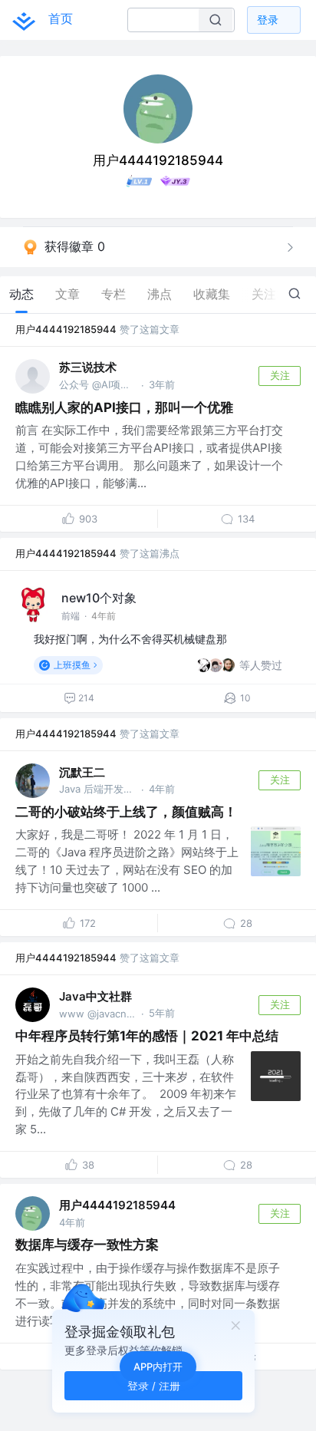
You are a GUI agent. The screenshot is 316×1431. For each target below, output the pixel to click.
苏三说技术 (88, 367)
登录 (267, 19)
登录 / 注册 (153, 1385)
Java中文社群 (95, 996)
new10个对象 (99, 597)
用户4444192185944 (66, 329)
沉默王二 (82, 772)
